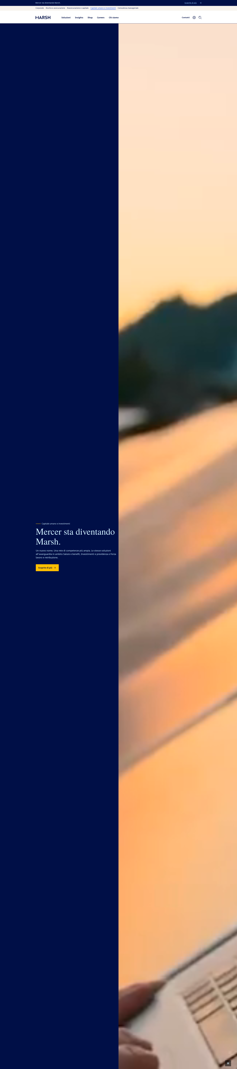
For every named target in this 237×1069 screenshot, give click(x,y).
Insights (79, 17)
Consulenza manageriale (128, 8)
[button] (201, 3)
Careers (100, 17)
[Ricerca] (200, 17)
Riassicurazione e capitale (78, 8)
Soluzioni (66, 17)
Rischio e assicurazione (55, 8)
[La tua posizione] (194, 17)
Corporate (40, 8)
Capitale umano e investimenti (103, 8)
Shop (90, 17)
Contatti (186, 17)
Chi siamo (114, 17)
